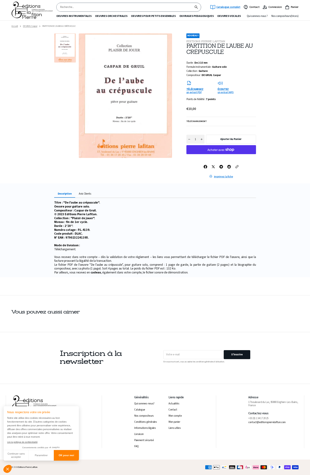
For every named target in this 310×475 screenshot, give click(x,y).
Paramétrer (41, 455)
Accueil (14, 26)
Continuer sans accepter (16, 455)
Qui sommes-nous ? (257, 16)
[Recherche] (196, 7)
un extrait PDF (194, 90)
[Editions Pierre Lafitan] (32, 10)
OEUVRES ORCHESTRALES (111, 16)
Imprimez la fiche (223, 177)
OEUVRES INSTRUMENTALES (73, 16)
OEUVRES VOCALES (229, 16)
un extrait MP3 (226, 90)
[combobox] (124, 7)
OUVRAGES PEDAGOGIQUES (196, 16)
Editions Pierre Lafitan (27, 467)
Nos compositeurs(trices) (285, 16)
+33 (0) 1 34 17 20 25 (258, 418)
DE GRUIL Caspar (30, 26)
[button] (7, 469)
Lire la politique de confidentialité (22, 442)
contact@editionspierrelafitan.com (267, 422)
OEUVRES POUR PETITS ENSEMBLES (153, 16)
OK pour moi (66, 455)
